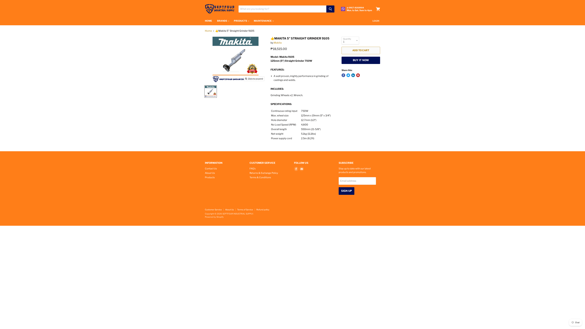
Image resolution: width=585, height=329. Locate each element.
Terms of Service (245, 209)
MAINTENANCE (263, 20)
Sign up (346, 190)
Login (375, 20)
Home (208, 31)
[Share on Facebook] (343, 75)
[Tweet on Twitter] (348, 75)
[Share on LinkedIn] (353, 75)
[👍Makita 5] (211, 91)
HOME (208, 20)
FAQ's (253, 168)
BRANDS (222, 20)
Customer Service (213, 209)
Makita (278, 42)
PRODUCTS (241, 20)
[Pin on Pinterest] (358, 75)
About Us (210, 173)
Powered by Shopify (214, 217)
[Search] (330, 8)
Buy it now (361, 60)
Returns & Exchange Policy (264, 173)
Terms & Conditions (260, 177)
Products (210, 177)
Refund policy (262, 209)
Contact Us (211, 168)
